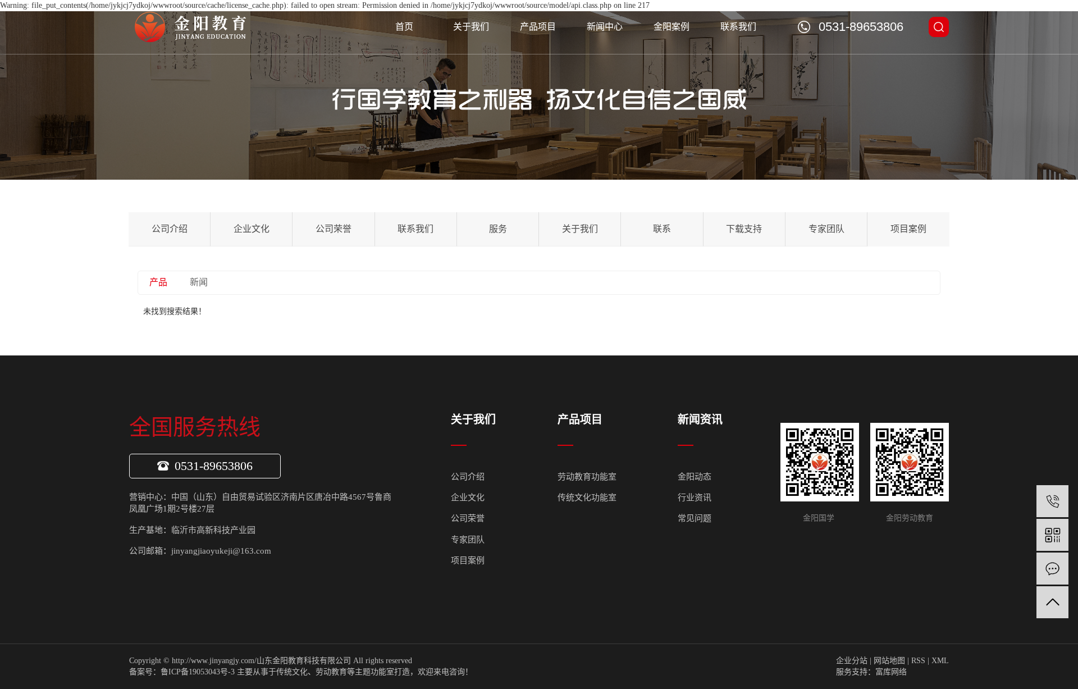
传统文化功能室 (587, 497)
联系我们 (738, 26)
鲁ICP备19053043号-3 (198, 672)
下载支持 (744, 229)
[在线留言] (1052, 569)
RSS (918, 660)
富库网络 (891, 672)
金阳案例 (671, 26)
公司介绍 (170, 229)
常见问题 (694, 518)
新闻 (199, 282)
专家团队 (826, 229)
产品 (158, 282)
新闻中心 (605, 26)
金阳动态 (694, 476)
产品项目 (538, 26)
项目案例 (908, 229)
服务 (498, 229)
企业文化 (252, 229)
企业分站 (851, 660)
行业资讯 (694, 497)
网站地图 (889, 660)
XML (940, 660)
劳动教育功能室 (587, 476)
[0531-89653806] (1052, 501)
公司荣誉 (333, 229)
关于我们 (471, 26)
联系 (662, 229)
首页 (404, 26)
